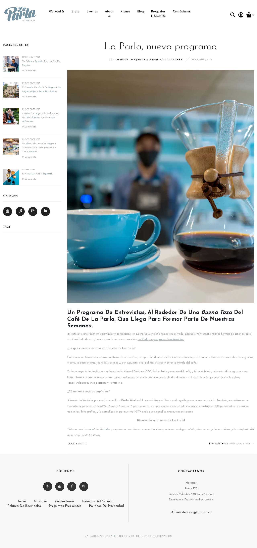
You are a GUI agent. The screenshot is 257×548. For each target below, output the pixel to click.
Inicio (22, 501)
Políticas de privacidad (106, 506)
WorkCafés (56, 11)
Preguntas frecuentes (158, 14)
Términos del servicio (97, 501)
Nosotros (40, 501)
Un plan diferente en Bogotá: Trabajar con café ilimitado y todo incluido (39, 148)
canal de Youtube (99, 429)
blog (82, 444)
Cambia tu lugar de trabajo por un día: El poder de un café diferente (41, 117)
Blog (140, 11)
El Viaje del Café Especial (37, 174)
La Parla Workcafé (100, 536)
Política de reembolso (24, 506)
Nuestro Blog (242, 443)
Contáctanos (182, 11)
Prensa (125, 11)
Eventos (92, 11)
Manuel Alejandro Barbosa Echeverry (150, 59)
